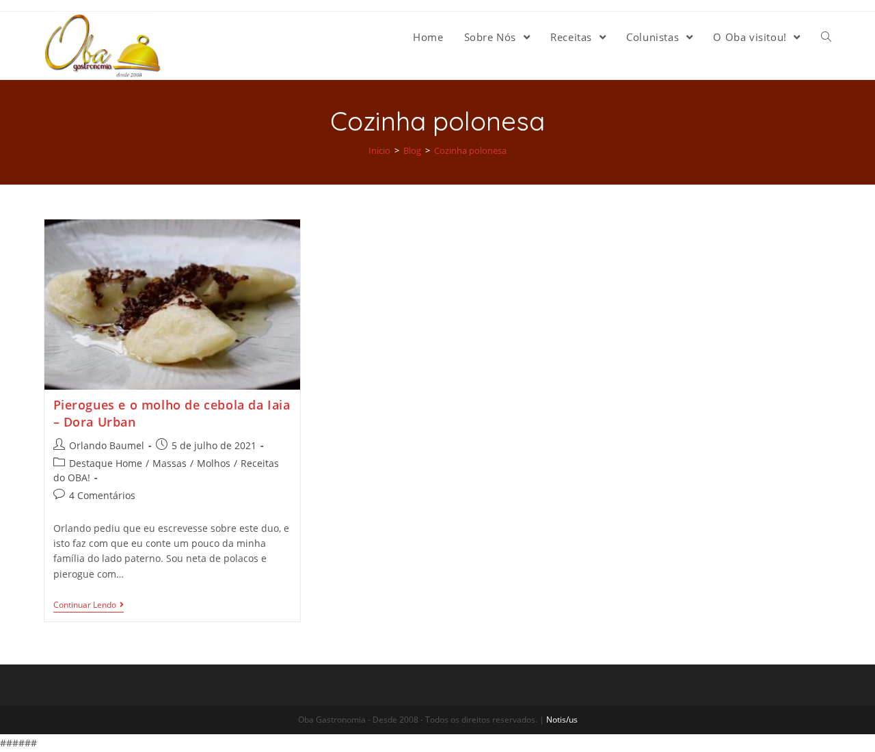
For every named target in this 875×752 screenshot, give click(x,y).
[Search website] (826, 37)
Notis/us (562, 719)
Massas (169, 463)
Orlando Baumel (106, 445)
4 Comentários (102, 495)
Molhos (213, 463)
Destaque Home (105, 463)
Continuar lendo (84, 605)
